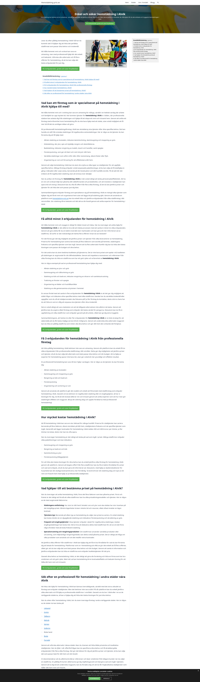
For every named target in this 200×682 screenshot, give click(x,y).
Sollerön (47, 628)
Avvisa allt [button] (106, 678)
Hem (127, 2)
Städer (133, 2)
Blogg (152, 2)
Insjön (46, 612)
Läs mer (116, 675)
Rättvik (46, 620)
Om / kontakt (143, 2)
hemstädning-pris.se (61, 198)
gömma (63, 76)
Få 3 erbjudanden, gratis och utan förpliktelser (100, 23)
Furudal (47, 640)
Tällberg (47, 616)
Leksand (47, 608)
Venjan (46, 624)
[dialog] (100, 675)
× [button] (198, 670)
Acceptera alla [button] (94, 678)
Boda (46, 636)
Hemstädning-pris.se (50, 2)
